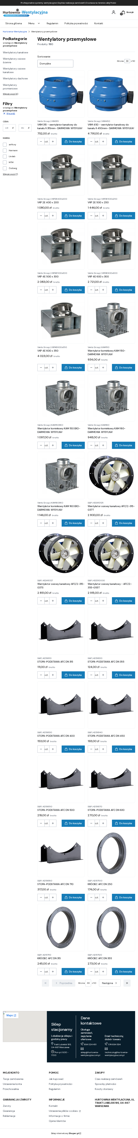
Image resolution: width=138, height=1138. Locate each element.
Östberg (13, 168)
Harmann (13, 150)
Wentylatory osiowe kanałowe (14, 70)
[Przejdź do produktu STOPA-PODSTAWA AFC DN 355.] (111, 631)
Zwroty (7, 1105)
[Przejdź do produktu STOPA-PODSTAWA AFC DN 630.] (111, 779)
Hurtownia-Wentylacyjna (15, 31)
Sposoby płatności (105, 1084)
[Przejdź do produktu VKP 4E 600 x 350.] (61, 320)
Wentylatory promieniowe (10, 86)
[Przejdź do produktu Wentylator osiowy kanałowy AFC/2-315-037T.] (111, 475)
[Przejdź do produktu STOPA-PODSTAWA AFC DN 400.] (61, 705)
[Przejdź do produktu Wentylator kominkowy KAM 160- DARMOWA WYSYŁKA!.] (111, 397)
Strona (120, 61)
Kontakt (53, 1105)
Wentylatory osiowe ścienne (14, 60)
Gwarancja (9, 1111)
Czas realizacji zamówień (108, 1079)
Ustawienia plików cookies (63, 1111)
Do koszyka (75, 141)
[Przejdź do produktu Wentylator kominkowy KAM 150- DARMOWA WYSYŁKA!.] (111, 320)
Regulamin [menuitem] (52, 23)
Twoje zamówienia (13, 1079)
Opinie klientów (57, 1121)
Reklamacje (9, 1116)
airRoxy (12, 144)
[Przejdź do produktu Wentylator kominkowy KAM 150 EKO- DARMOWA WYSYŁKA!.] (61, 397)
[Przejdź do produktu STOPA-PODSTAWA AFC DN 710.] (61, 853)
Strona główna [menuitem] (13, 23)
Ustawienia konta (12, 1084)
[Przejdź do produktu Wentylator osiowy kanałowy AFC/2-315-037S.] (61, 553)
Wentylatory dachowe (15, 78)
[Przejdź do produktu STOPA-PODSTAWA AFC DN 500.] (61, 779)
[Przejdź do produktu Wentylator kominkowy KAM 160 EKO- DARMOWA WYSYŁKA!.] (61, 475)
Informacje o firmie (59, 1116)
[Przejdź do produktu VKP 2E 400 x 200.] (61, 171)
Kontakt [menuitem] (98, 23)
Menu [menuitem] (31, 23)
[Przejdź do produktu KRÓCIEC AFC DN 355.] (111, 927)
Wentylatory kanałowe (15, 52)
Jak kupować (56, 1079)
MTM (11, 162)
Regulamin (54, 1089)
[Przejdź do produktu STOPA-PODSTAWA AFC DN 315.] (61, 631)
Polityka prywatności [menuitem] (76, 23)
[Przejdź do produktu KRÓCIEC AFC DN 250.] (111, 853)
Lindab (12, 156)
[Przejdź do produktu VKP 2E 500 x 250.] (111, 171)
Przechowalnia (11, 1089)
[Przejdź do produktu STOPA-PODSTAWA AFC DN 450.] (111, 705)
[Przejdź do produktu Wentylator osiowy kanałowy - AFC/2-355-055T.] (111, 553)
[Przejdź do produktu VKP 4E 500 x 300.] (61, 246)
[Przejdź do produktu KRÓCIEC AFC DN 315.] (61, 927)
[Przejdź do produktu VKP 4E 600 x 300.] (111, 246)
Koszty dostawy (104, 1089)
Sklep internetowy (65, 1133)
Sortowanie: (44, 56)
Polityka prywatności (60, 1084)
